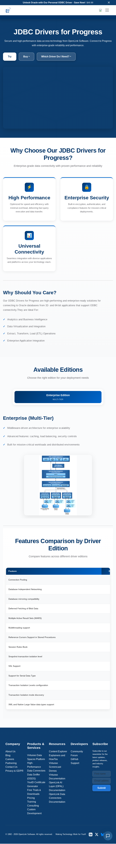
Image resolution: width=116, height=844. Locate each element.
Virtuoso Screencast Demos (55, 767)
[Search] (100, 10)
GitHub (74, 759)
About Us (10, 751)
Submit (101, 788)
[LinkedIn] (90, 834)
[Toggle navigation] (107, 10)
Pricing (31, 798)
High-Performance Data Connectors (36, 767)
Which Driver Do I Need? (55, 56)
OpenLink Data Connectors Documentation (57, 798)
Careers (9, 759)
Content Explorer (58, 751)
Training (31, 801)
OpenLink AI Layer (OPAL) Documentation (57, 786)
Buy (25, 56)
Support (75, 763)
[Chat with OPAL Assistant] (107, 835)
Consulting (33, 805)
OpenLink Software (26, 834)
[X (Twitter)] (96, 834)
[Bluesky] (103, 834)
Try (9, 56)
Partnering (11, 763)
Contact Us (11, 767)
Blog (7, 755)
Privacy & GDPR (14, 771)
